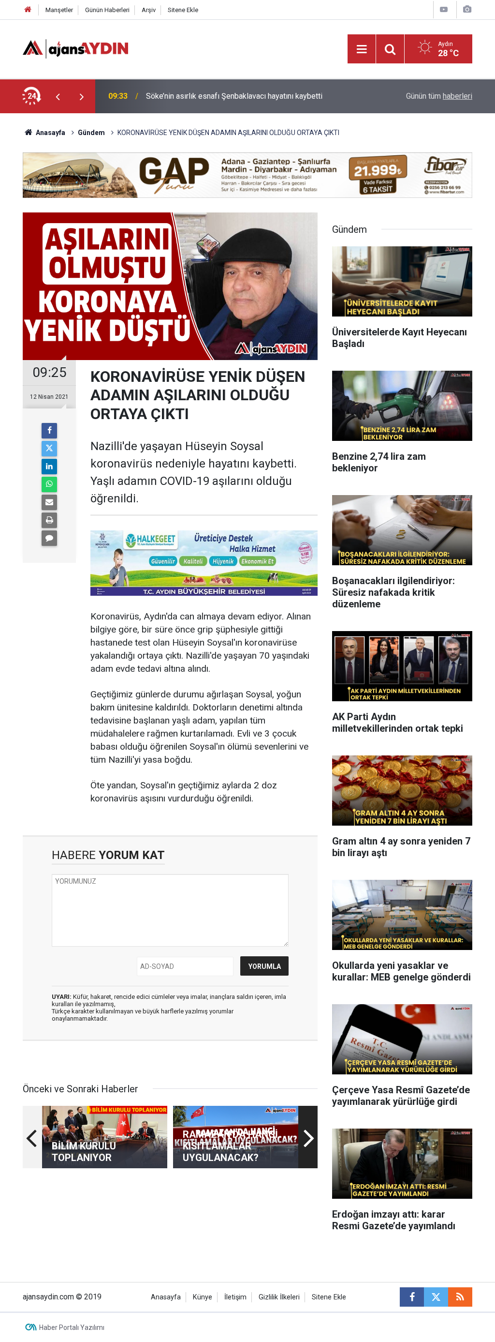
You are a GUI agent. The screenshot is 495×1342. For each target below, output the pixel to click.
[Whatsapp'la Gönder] (49, 484)
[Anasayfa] (28, 10)
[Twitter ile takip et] (436, 1297)
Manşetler (59, 10)
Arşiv (149, 10)
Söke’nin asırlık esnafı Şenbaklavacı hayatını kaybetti (234, 96)
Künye (202, 1297)
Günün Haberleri (107, 10)
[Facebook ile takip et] (412, 1297)
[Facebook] (49, 430)
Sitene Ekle (183, 10)
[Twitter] (49, 448)
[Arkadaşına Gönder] (49, 502)
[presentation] (57, 96)
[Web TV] (443, 9)
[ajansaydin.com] (75, 48)
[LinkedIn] (49, 466)
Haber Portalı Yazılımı (71, 1327)
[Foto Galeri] (467, 9)
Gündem (91, 132)
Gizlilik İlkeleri (279, 1297)
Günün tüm (439, 96)
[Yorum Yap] (49, 538)
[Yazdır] (49, 520)
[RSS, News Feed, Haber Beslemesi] (460, 1297)
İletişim (235, 1297)
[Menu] (361, 49)
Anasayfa (49, 132)
